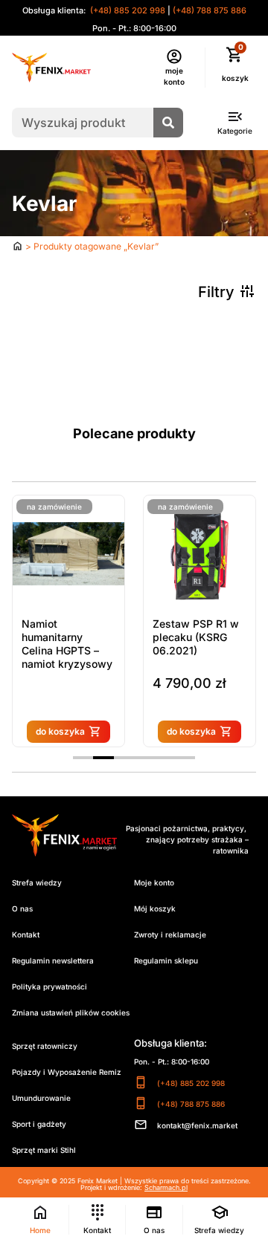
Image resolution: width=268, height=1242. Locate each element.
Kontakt (25, 934)
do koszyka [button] (133, 731)
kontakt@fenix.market (197, 1125)
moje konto (174, 76)
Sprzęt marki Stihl (44, 1149)
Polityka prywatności (49, 986)
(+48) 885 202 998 (126, 10)
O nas (22, 908)
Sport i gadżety (39, 1123)
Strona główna (17, 246)
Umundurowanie (41, 1097)
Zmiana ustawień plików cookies (71, 1012)
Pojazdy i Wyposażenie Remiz (66, 1071)
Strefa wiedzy (37, 882)
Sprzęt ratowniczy (44, 1045)
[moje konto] (174, 56)
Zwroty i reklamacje (170, 934)
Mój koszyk (155, 908)
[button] (83, 757)
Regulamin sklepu (166, 960)
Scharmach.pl (166, 1187)
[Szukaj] (168, 122)
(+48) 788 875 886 (209, 10)
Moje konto (154, 882)
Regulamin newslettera (53, 960)
